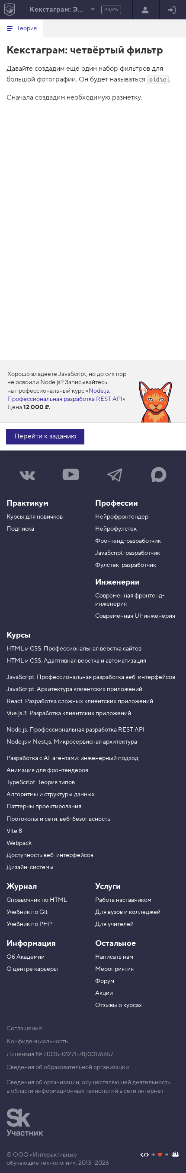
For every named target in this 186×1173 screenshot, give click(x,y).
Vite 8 (14, 831)
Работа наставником (123, 900)
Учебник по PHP (29, 924)
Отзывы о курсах (118, 1005)
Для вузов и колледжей (127, 912)
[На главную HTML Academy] (9, 9)
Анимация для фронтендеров (47, 770)
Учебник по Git (27, 912)
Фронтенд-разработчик (128, 541)
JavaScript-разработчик (127, 553)
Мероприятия (114, 969)
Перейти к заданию (45, 436)
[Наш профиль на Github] (160, 1155)
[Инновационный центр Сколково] (24, 1122)
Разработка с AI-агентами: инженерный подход (72, 758)
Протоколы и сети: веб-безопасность (58, 819)
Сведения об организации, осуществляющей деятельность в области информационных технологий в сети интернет (88, 1087)
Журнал (21, 886)
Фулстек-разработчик (125, 565)
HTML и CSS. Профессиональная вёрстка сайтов (73, 649)
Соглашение (24, 1028)
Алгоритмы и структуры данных (50, 794)
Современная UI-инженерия (135, 616)
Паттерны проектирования (43, 806)
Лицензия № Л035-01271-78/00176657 (59, 1054)
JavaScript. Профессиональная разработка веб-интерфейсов (90, 677)
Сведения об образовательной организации (67, 1067)
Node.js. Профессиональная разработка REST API (64, 395)
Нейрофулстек (116, 529)
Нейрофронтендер (121, 517)
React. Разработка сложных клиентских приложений (79, 701)
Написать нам (114, 957)
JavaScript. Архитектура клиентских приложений (74, 689)
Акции (104, 993)
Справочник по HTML (36, 900)
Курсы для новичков (34, 517)
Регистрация (146, 9)
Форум (104, 981)
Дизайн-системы (30, 867)
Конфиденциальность (37, 1041)
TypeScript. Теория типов (40, 782)
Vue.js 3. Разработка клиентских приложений (68, 713)
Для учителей (114, 924)
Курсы (18, 635)
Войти (173, 9)
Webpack (19, 843)
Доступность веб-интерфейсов (49, 855)
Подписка (20, 529)
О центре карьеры (32, 969)
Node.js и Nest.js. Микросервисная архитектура (71, 742)
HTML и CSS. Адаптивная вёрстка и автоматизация (76, 661)
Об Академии (25, 957)
